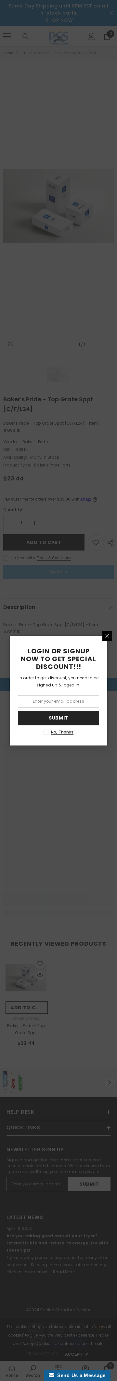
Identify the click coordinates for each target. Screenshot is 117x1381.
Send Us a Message (80, 1375)
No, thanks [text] (62, 732)
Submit (58, 718)
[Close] (107, 636)
